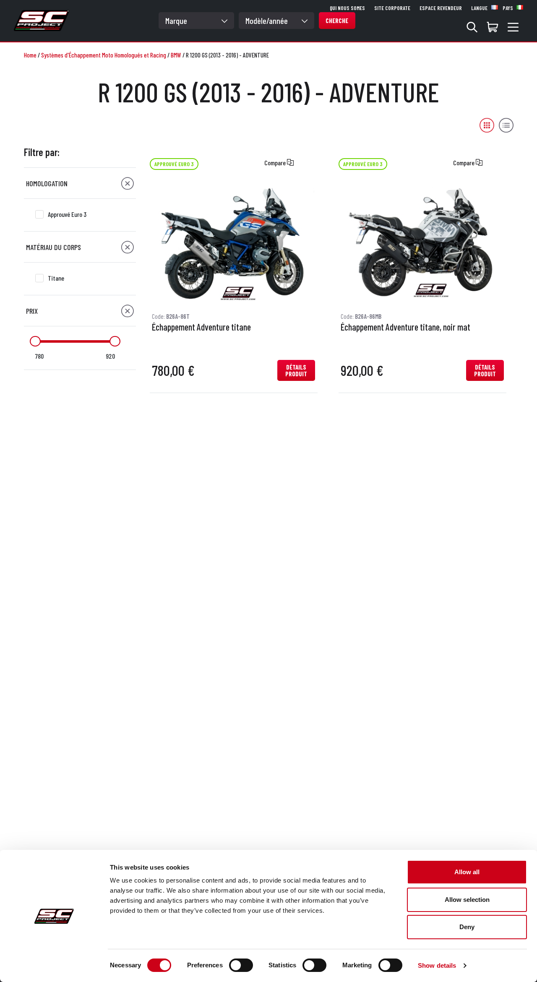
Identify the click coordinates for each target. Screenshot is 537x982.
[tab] (80, 183)
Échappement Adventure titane (201, 327)
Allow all (467, 871)
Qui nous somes (347, 8)
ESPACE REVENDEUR (441, 8)
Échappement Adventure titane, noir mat (405, 327)
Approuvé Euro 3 (67, 214)
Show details (437, 965)
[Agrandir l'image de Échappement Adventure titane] (233, 243)
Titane (56, 278)
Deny (466, 926)
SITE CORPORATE (392, 8)
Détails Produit (296, 370)
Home (30, 55)
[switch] (241, 965)
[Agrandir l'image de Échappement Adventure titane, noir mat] (422, 243)
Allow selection (467, 899)
